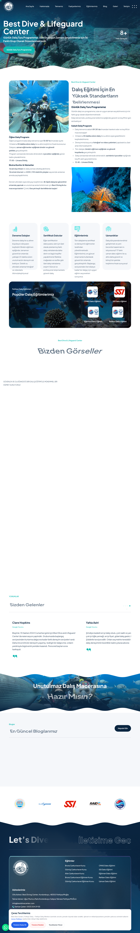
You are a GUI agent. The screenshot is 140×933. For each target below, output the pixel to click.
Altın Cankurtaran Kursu (74, 873)
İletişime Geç (104, 840)
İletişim (127, 6)
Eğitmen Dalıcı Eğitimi (108, 873)
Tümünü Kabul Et (19, 925)
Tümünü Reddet (38, 925)
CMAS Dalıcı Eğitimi (107, 865)
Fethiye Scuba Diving (18, 768)
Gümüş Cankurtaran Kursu (76, 869)
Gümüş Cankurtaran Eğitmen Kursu (79, 881)
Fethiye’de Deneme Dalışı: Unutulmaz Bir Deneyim (104, 769)
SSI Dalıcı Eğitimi (106, 869)
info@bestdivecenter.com (23, 903)
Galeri (115, 6)
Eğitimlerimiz (91, 6)
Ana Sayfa (30, 6)
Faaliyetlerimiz (75, 6)
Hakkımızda (44, 6)
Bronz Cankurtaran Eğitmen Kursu (79, 877)
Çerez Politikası (16, 919)
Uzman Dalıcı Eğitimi (107, 881)
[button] (123, 605)
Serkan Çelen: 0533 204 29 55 (27, 906)
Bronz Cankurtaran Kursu (75, 865)
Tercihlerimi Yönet (55, 925)
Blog (105, 6)
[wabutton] (5, 927)
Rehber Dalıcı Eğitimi (107, 877)
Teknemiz (59, 6)
